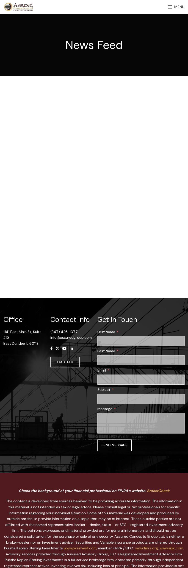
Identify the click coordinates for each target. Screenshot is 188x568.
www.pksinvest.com (80, 548)
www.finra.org (146, 548)
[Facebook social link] (51, 348)
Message (104, 408)
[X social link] (57, 348)
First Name (106, 332)
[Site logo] (19, 6)
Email (101, 370)
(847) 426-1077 (64, 331)
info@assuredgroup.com (71, 337)
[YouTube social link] (64, 348)
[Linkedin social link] (71, 348)
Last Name (106, 351)
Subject (103, 389)
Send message (115, 445)
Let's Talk (65, 362)
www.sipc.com (171, 548)
